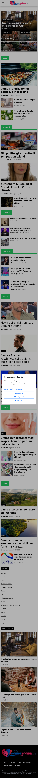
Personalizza (19, 393)
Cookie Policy (8, 389)
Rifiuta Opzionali (19, 397)
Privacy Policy (18, 389)
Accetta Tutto (19, 400)
